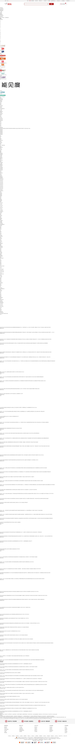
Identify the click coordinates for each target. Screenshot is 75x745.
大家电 (5, 731)
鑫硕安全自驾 (2, 714)
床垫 (0, 198)
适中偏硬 (1, 247)
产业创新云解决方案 (52, 717)
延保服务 (66, 729)
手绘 (0, 279)
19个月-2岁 (1, 306)
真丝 (0, 139)
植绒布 (1, 114)
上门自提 (20, 727)
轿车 (0, 121)
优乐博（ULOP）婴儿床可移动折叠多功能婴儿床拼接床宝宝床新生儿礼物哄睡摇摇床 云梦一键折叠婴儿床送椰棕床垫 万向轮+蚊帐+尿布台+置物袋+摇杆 (22, 411)
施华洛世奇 (31, 718)
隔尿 (0, 161)
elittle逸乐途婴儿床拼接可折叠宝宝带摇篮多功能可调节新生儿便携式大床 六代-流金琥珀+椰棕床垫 (14, 627)
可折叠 (1, 155)
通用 (0, 141)
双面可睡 (1, 301)
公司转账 (35, 731)
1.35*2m (1, 209)
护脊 (0, 248)
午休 (0, 229)
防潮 (0, 159)
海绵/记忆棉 (1, 299)
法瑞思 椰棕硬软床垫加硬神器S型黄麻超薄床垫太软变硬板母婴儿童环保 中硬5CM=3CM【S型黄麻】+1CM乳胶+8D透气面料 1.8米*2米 (20, 623)
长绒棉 (1, 290)
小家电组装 (47, 717)
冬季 (0, 295)
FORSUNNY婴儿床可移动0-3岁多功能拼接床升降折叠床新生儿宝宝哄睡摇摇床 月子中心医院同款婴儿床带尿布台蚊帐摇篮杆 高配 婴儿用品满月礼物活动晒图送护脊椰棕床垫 (25, 471)
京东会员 (45, 0)
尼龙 (0, 150)
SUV (0, 122)
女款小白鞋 (24, 717)
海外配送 (20, 731)
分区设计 (1, 189)
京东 (11, 4)
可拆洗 (1, 156)
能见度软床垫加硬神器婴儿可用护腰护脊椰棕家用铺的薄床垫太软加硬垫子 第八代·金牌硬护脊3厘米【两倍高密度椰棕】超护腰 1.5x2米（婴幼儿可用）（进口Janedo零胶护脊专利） (26, 536)
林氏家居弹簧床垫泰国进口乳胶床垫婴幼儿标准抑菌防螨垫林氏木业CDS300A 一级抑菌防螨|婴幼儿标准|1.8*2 (16, 663)
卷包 (0, 213)
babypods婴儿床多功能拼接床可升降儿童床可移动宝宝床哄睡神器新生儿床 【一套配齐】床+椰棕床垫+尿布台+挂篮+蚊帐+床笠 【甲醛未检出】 (21, 532)
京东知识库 (1, 8)
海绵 (0, 143)
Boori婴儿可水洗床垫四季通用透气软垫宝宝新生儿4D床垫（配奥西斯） (10, 522)
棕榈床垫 (1, 131)
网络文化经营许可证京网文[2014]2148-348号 (41, 738)
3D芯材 (1, 300)
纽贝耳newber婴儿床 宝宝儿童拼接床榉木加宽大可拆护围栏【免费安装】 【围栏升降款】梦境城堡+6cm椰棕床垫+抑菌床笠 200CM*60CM (20, 568)
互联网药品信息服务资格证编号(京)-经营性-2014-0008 (42, 737)
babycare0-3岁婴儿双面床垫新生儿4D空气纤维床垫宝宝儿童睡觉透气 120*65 (11, 393)
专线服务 (27, 717)
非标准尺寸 (1, 211)
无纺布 (1, 238)
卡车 (0, 126)
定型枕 (1, 157)
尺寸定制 (1, 210)
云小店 (3, 718)
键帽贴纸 (1, 14)
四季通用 (1, 297)
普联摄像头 (1, 10)
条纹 (0, 283)
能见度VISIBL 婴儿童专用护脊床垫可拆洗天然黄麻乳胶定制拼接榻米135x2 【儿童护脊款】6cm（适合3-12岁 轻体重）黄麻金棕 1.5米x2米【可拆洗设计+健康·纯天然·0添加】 (25, 327)
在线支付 (35, 728)
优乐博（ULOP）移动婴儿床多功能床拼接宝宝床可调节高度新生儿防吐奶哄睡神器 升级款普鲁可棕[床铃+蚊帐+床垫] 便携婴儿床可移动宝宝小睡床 (21, 480)
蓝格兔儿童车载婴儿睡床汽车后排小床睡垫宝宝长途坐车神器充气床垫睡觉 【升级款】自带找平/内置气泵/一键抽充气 (17, 476)
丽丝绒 (1, 100)
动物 (0, 280)
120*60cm (1, 183)
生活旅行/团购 (6, 729)
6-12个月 (1, 304)
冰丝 (0, 102)
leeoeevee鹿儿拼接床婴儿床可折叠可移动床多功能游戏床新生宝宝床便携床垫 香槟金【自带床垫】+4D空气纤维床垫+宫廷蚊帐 (18, 666)
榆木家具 (33, 717)
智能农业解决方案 (7, 718)
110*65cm (1, 182)
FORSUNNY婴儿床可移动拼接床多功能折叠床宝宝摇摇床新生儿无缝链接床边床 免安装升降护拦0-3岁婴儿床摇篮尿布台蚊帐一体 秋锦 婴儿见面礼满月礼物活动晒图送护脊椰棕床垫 (26, 518)
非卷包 (1, 212)
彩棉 (0, 237)
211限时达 (21, 728)
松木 (0, 232)
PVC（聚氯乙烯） (2, 145)
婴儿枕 (1, 192)
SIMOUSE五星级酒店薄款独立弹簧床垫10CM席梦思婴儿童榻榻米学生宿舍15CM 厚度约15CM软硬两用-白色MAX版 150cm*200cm (19, 591)
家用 (0, 228)
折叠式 (1, 199)
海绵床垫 (1, 133)
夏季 (0, 296)
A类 (0, 291)
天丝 (0, 285)
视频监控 (1, 158)
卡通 (0, 281)
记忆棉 (1, 101)
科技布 (1, 106)
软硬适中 (1, 153)
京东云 (42, 740)
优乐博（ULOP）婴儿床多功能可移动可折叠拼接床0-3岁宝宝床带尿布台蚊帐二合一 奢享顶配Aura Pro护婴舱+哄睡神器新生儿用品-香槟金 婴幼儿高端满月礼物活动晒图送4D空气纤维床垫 (27, 484)
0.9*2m (1, 208)
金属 (0, 233)
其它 (0, 234)
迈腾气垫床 (10, 714)
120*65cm (1, 186)
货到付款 (35, 727)
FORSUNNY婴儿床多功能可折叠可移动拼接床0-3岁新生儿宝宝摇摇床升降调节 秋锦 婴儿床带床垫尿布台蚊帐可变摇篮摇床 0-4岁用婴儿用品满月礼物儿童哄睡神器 (24, 343)
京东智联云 (36, 717)
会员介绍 (5, 728)
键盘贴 (1, 13)
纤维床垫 (1, 134)
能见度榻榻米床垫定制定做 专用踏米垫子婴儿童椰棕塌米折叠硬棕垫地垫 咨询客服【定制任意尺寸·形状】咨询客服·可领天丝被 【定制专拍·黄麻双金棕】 (22, 599)
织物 (0, 103)
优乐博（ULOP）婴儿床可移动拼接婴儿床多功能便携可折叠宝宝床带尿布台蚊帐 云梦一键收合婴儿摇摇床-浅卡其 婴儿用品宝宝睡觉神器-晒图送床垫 (21, 376)
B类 (0, 292)
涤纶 (0, 138)
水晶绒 (1, 235)
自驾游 (1, 225)
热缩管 (61, 717)
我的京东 (40, 0)
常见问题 (5, 730)
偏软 (0, 152)
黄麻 (0, 219)
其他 (0, 136)
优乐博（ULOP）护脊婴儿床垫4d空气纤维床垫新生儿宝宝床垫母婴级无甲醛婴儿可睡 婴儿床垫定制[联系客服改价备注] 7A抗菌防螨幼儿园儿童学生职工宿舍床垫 (23, 467)
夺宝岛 (66, 727)
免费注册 (32, 0)
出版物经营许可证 (31, 738)
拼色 (0, 278)
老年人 (1, 309)
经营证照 (49, 739)
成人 (0, 308)
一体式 (1, 276)
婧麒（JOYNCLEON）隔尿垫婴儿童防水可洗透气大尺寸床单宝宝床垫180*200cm (12, 371)
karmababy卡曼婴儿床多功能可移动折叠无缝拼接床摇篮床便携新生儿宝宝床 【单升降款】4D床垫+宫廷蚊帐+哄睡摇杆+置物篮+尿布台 (20, 388)
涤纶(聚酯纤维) (2, 224)
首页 (0, 17)
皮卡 (0, 124)
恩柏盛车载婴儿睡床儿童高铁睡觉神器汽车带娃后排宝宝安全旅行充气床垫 (11, 428)
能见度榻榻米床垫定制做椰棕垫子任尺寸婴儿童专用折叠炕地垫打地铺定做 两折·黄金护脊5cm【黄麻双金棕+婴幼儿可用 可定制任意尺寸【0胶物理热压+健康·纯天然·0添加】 (25, 572)
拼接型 (1, 193)
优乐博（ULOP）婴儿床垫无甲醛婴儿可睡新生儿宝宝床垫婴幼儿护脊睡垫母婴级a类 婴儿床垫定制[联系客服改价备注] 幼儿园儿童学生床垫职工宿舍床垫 (22, 578)
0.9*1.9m (1, 205)
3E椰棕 (1, 221)
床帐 (0, 201)
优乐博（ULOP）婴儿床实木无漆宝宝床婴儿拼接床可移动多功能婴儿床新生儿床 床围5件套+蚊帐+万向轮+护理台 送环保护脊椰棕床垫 (19, 433)
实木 (0, 239)
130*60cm (1, 188)
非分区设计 (1, 190)
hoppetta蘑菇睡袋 (35, 714)
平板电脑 (16, 718)
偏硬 (0, 151)
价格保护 (51, 728)
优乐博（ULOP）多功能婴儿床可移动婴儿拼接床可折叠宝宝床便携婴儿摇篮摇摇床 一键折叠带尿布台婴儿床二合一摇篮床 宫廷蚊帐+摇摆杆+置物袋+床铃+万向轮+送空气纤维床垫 (26, 514)
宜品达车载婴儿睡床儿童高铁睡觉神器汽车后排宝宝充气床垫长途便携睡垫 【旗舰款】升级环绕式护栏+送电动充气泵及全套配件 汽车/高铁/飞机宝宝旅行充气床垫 (23, 595)
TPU (0, 115)
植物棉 (1, 218)
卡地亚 (21, 718)
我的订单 (36, 0)
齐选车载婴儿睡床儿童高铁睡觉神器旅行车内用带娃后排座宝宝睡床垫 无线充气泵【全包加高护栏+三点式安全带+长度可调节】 (18, 489)
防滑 (0, 249)
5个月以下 (1, 303)
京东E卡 (66, 730)
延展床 (1, 195)
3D (0, 135)
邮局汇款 (35, 730)
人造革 (1, 109)
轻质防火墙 (40, 714)
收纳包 (1, 12)
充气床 (1, 117)
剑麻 (0, 217)
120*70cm (1, 187)
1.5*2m (1, 203)
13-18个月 (1, 305)
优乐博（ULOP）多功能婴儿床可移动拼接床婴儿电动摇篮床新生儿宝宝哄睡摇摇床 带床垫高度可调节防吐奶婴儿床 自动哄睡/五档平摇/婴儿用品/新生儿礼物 (22, 380)
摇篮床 (1, 200)
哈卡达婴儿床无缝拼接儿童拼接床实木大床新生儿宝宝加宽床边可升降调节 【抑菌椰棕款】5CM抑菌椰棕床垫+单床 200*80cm (18, 407)
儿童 (0, 310)
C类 (0, 293)
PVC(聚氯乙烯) (2, 108)
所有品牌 (1, 19)
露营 (0, 227)
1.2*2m (1, 206)
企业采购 (49, 0)
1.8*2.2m (1, 202)
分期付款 (35, 729)
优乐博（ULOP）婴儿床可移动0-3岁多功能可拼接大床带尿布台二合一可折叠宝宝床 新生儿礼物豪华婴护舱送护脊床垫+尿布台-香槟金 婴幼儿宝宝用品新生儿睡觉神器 (24, 422)
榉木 (0, 242)
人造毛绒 (1, 105)
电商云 (63, 717)
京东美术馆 (1, 15)
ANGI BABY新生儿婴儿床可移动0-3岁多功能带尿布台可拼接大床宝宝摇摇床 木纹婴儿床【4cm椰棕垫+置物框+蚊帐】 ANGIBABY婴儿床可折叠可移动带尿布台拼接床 (24, 498)
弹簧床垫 (1, 129)
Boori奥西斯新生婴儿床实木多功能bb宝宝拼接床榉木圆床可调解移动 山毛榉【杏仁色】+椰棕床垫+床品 (15, 607)
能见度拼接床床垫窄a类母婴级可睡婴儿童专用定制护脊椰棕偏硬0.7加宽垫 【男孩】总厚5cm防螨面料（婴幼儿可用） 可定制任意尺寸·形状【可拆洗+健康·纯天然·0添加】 (25, 702)
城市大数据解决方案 (44, 718)
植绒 (0, 104)
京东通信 (66, 731)
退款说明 (51, 729)
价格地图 (30, 717)
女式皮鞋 (40, 718)
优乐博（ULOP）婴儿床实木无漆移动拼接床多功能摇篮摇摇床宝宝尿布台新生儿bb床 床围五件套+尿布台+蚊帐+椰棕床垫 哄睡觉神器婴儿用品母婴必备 (22, 659)
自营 (0, 373)
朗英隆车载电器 (25, 714)
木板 (0, 148)
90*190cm (1, 184)
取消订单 (51, 731)
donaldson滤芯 (55, 714)
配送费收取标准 (21, 730)
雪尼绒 (1, 112)
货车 (0, 125)
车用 (0, 226)
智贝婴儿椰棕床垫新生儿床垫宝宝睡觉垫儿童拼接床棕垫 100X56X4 (10, 696)
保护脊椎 (1, 160)
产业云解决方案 (58, 717)
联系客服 (5, 732)
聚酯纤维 (1, 111)
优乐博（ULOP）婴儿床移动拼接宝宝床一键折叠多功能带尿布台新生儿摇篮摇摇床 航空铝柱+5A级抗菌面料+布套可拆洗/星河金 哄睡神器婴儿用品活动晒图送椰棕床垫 (24, 438)
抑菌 (0, 251)
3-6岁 (1, 307)
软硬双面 (1, 154)
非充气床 (1, 119)
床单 (0, 191)
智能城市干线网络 (2, 717)
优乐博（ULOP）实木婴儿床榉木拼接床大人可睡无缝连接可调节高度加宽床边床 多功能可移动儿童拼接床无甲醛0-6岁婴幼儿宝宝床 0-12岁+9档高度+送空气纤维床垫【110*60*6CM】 (27, 493)
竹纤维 (1, 241)
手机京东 (53, 0)
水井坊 (19, 718)
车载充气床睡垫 (19, 714)
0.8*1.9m (1, 207)
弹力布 (1, 107)
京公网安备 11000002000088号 (22, 737)
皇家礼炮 (6, 717)
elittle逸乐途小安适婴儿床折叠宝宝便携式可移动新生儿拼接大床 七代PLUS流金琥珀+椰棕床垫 (14, 502)
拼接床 (1, 194)
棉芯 (0, 214)
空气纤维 (1, 223)
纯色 (0, 277)
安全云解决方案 (27, 718)
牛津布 (1, 110)
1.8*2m (1, 204)
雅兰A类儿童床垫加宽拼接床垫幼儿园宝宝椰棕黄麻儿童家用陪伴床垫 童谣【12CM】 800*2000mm (14, 614)
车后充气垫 (50, 714)
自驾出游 (6, 714)
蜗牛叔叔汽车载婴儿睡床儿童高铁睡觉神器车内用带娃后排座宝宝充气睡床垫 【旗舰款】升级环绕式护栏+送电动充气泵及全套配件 (19, 442)
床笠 (0, 197)
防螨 (0, 254)
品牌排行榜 (1, 9)
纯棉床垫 (1, 130)
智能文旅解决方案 (12, 718)
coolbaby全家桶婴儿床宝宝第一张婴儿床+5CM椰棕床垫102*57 (9, 416)
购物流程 (5, 727)
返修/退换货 (51, 730)
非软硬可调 (1, 312)
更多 (0, 97)
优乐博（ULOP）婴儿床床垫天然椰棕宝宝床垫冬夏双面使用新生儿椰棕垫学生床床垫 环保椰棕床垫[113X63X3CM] (17, 561)
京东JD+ (66, 732)
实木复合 (1, 236)
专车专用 (1, 140)
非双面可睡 (1, 302)
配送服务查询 (21, 729)
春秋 (0, 294)
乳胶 (0, 146)
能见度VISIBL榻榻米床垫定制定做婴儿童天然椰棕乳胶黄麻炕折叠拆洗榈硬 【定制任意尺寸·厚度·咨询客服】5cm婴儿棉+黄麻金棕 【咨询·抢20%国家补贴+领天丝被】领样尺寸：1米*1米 (27, 332)
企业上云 (23, 718)
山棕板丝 (1, 220)
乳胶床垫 (1, 132)
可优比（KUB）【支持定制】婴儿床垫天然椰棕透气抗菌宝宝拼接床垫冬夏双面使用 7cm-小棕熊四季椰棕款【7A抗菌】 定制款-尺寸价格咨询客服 (21, 510)
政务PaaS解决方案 (14, 717)
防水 (0, 250)
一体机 (1, 11)
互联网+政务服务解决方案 (42, 717)
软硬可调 (1, 311)
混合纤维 (1, 113)
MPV (0, 123)
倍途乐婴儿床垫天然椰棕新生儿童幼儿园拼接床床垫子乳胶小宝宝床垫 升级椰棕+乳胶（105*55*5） (14, 618)
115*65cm (1, 185)
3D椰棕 (1, 222)
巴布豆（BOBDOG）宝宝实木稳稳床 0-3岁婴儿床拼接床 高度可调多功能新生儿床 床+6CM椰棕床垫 (14, 655)
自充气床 (1, 118)
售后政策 (51, 727)
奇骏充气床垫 (30, 714)
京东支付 (38, 740)
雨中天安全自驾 (45, 714)
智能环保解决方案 (36, 718)
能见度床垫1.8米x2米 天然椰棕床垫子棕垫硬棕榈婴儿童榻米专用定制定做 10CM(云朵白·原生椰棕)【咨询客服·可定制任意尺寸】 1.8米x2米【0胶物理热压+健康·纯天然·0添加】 (26, 339)
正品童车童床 (14, 714)
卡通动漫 (1, 282)
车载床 (3, 17)
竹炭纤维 (1, 99)
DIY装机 (66, 728)
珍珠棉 (1, 149)
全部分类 (1, 7)
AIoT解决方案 (50, 718)
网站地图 (9, 717)
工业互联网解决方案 (20, 717)
